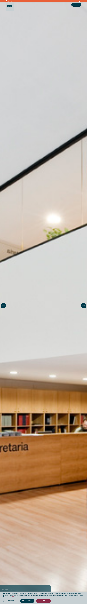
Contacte (9, 1)
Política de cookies (16, 597)
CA (79, 1)
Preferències (10, 601)
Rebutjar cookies (27, 601)
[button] (3, 305)
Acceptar (43, 601)
